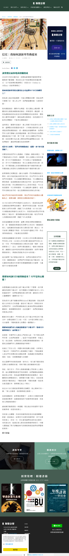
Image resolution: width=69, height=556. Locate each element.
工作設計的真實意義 (54, 134)
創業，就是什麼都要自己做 (55, 173)
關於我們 (26, 527)
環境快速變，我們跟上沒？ (55, 150)
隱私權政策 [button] (9, 544)
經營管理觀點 (27, 533)
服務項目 (26, 530)
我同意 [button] (15, 549)
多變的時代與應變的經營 (54, 195)
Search (61, 7)
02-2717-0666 (13, 533)
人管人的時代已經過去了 (55, 131)
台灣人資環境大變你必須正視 (57, 124)
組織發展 (7, 62)
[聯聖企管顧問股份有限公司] (39, 3)
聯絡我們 (26, 540)
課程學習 (26, 536)
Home (26, 524)
